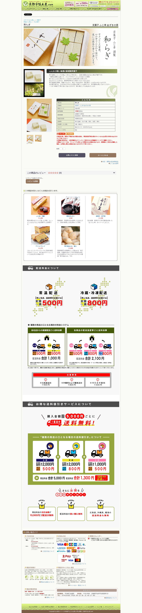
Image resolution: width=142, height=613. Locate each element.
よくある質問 (114, 163)
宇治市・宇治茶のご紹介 (94, 8)
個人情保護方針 (62, 607)
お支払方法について (80, 564)
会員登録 (113, 8)
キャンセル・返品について (78, 585)
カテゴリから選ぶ (29, 20)
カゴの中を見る (94, 6)
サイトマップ (109, 607)
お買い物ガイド (74, 8)
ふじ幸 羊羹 (40, 216)
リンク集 (99, 607)
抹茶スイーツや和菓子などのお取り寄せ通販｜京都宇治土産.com (75, 611)
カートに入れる (103, 155)
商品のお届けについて (47, 582)
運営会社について (111, 598)
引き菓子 (36, 22)
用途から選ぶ (28, 22)
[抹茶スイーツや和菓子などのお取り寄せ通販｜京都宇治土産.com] (39, 3)
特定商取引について (76, 607)
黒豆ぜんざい (71, 216)
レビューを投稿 (33, 181)
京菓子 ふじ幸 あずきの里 (105, 25)
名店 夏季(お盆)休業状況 (110, 161)
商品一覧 (45, 8)
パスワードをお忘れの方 (113, 6)
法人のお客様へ (33, 607)
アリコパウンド (40, 246)
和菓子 (39, 20)
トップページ (30, 8)
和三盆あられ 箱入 (70, 246)
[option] (39, 115)
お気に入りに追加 (72, 155)
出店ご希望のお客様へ (48, 607)
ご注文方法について (48, 551)
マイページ (103, 6)
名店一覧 (59, 8)
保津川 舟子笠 (100, 216)
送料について (50, 597)
